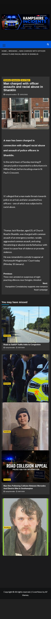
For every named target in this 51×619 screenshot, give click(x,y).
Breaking (7, 80)
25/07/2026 (21, 347)
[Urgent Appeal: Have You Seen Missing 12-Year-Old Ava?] (26, 418)
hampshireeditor (11, 94)
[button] (4, 44)
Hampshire (15, 80)
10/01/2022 (24, 94)
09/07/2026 (21, 491)
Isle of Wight (25, 80)
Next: (26, 286)
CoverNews (37, 592)
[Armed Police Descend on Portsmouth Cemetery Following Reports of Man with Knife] (26, 370)
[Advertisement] (26, 67)
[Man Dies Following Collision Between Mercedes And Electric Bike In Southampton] (26, 466)
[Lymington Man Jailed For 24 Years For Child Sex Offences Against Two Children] (26, 514)
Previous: (22, 277)
